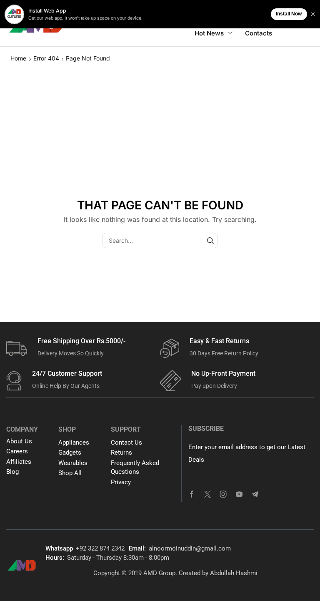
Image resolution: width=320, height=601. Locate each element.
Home (18, 58)
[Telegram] (255, 494)
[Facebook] (191, 494)
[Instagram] (223, 494)
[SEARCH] (210, 240)
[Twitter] (207, 494)
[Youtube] (239, 494)
